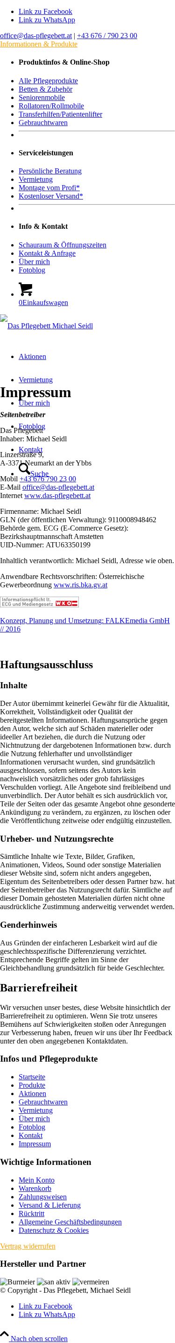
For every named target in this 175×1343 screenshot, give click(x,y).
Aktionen (32, 1093)
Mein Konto (37, 1180)
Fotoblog (32, 1127)
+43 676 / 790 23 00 (107, 36)
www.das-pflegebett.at (57, 495)
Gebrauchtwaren (43, 1102)
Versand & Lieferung (50, 1205)
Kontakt (30, 1135)
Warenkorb (35, 1188)
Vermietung (36, 1110)
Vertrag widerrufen (28, 1246)
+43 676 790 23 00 (48, 479)
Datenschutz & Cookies (54, 1230)
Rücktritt (31, 1213)
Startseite (32, 1077)
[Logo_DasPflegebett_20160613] (46, 326)
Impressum (35, 1144)
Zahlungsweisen (43, 1197)
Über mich (34, 1119)
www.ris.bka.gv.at (80, 585)
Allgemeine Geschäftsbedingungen (70, 1222)
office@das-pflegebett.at (36, 36)
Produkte (32, 1085)
